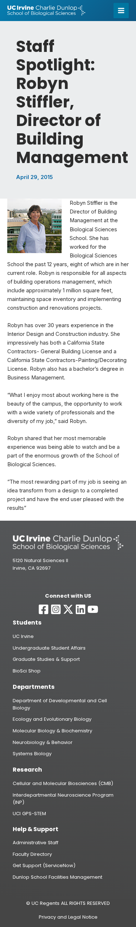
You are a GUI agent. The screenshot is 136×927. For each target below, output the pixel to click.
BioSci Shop (27, 670)
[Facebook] (43, 609)
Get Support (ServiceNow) (44, 865)
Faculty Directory (32, 854)
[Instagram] (55, 609)
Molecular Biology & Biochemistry (52, 730)
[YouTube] (92, 609)
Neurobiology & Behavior (43, 742)
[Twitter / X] (68, 609)
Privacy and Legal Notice (68, 917)
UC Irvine (23, 636)
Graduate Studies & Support (46, 659)
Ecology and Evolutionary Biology (52, 719)
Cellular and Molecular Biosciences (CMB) (63, 783)
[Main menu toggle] (121, 10)
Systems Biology (32, 753)
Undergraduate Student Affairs (49, 648)
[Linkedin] (80, 609)
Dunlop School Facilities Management (57, 877)
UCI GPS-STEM (29, 813)
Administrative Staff (35, 842)
